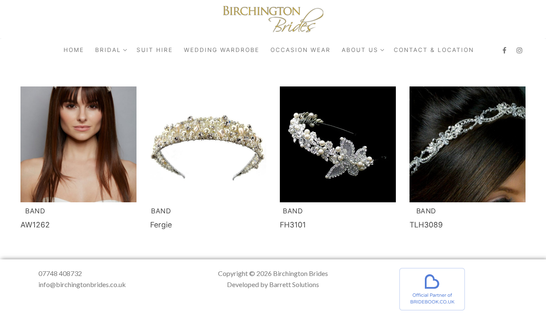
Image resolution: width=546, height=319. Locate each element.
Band (35, 211)
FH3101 (293, 224)
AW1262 (35, 224)
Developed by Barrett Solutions (273, 284)
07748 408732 (60, 273)
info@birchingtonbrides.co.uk (82, 284)
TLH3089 (426, 224)
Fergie (161, 224)
